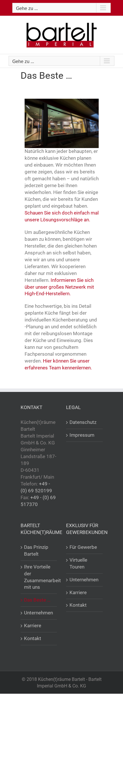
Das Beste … (37, 600)
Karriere (32, 625)
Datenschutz (83, 422)
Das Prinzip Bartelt (36, 550)
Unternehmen (38, 613)
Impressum (82, 435)
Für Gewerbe (83, 547)
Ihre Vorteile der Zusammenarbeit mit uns (39, 577)
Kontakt (32, 638)
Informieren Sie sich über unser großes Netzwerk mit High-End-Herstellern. (59, 287)
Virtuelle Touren (78, 563)
